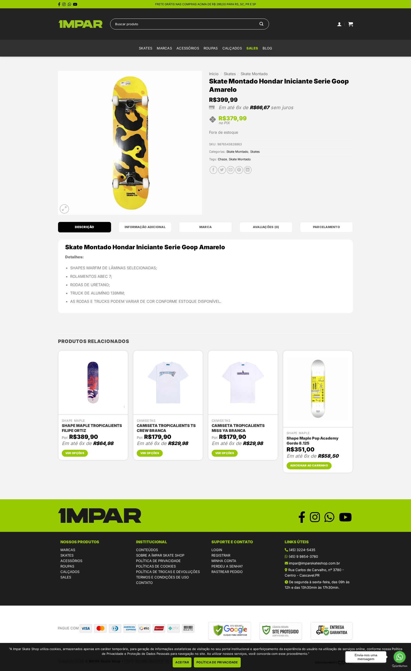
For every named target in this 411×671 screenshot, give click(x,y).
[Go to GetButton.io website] (399, 666)
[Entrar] (339, 24)
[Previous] (58, 413)
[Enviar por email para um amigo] (231, 170)
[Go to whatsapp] (400, 657)
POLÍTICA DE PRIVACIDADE (158, 561)
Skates (145, 48)
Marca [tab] (205, 227)
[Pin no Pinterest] (239, 170)
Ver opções (74, 453)
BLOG (267, 48)
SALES (252, 48)
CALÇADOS (69, 572)
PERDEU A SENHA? (227, 566)
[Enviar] (261, 24)
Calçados (232, 48)
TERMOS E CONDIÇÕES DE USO (162, 577)
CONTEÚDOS (147, 550)
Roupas (211, 48)
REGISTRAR (220, 555)
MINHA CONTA (223, 561)
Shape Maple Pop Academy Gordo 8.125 (312, 441)
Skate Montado (254, 73)
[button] (350, 24)
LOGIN (216, 550)
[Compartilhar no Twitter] (222, 170)
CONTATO (144, 583)
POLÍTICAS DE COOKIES (156, 566)
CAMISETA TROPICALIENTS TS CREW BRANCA (166, 428)
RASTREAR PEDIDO (227, 572)
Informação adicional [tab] (145, 227)
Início (214, 73)
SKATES (66, 555)
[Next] (352, 413)
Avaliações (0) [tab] (266, 227)
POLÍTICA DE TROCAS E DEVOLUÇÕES (168, 572)
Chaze (222, 159)
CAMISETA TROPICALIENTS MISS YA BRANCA (238, 428)
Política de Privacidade (217, 662)
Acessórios (187, 48)
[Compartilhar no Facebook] (213, 170)
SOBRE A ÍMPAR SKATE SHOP (160, 555)
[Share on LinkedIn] (248, 170)
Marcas (164, 48)
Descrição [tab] (84, 227)
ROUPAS (67, 566)
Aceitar (182, 662)
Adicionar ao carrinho (309, 465)
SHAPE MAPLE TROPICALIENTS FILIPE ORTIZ (92, 428)
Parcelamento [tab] (326, 227)
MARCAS (67, 550)
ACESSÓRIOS (71, 561)
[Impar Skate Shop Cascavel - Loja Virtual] (80, 24)
